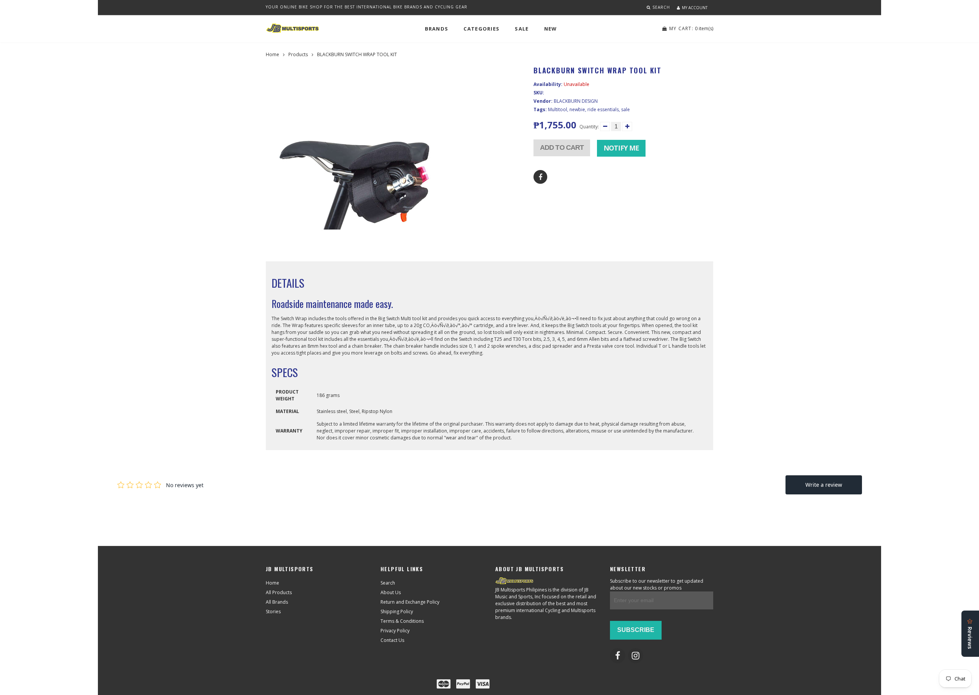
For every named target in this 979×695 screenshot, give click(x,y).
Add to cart (562, 147)
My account (694, 7)
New (550, 28)
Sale (522, 28)
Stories (273, 611)
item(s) (691, 28)
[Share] (540, 177)
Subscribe (635, 630)
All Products (279, 592)
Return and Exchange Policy (410, 602)
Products (298, 54)
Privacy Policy (395, 630)
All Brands (277, 602)
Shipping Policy (397, 611)
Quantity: (589, 126)
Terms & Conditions (402, 621)
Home (272, 54)
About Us (391, 592)
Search (388, 583)
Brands (437, 28)
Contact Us (392, 640)
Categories (481, 28)
